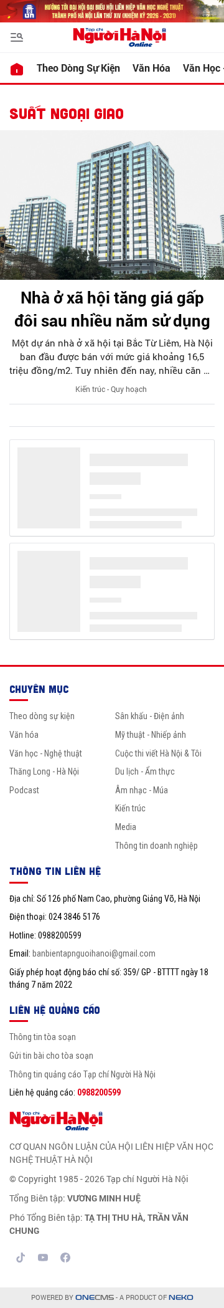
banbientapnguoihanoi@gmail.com (94, 953)
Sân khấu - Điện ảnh (149, 716)
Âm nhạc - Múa (141, 790)
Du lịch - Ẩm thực (145, 771)
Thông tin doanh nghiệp (156, 846)
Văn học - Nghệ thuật (45, 753)
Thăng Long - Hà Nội (44, 771)
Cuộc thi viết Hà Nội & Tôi (158, 753)
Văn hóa (151, 67)
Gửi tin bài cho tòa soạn (51, 1056)
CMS (94, 1298)
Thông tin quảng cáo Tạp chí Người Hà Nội (82, 1074)
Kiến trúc (130, 808)
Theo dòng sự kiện (78, 67)
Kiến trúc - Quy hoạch (111, 389)
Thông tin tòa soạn (42, 1037)
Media (125, 827)
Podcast (24, 790)
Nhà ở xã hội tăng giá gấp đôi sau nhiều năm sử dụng (112, 308)
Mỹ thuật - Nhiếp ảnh (150, 735)
